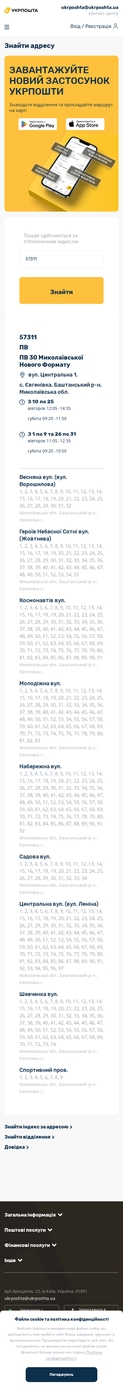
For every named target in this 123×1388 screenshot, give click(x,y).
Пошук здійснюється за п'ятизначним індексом (51, 238)
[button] (32, 1215)
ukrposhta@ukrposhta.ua (29, 1298)
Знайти (61, 292)
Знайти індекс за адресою (36, 1127)
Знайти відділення (27, 1137)
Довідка (14, 1147)
